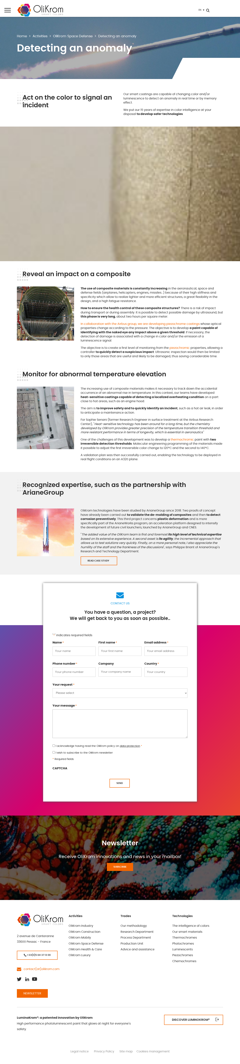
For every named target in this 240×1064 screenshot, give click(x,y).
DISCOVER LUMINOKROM (191, 1019)
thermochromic (182, 439)
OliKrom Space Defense (86, 943)
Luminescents (182, 949)
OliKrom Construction (84, 931)
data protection (130, 746)
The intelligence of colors (190, 926)
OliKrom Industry (81, 926)
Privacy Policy (104, 1051)
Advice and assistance (137, 949)
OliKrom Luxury (80, 955)
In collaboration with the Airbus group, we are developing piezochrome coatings (140, 323)
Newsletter (32, 993)
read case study (99, 561)
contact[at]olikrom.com (40, 969)
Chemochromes (184, 961)
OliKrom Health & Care (85, 949)
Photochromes (183, 943)
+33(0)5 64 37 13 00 (38, 955)
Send (119, 783)
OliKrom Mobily (80, 937)
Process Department (136, 937)
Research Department (137, 931)
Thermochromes (184, 937)
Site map (126, 1051)
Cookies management (153, 1051)
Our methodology (134, 926)
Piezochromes (182, 955)
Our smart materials (187, 931)
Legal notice (79, 1051)
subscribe (120, 867)
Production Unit (132, 943)
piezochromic (180, 347)
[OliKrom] (40, 10)
